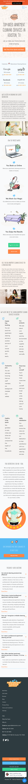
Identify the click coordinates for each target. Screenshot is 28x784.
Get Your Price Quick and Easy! (14, 49)
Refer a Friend (14, 769)
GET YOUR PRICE (17, 3)
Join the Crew (14, 763)
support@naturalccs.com (11, 725)
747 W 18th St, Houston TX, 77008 (13, 735)
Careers (4, 702)
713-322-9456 (6, 731)
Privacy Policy (5, 705)
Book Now (14, 251)
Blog (3, 699)
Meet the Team (6, 719)
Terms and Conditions (7, 707)
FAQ (3, 716)
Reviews (4, 696)
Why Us (4, 722)
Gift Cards (4, 693)
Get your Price (14, 555)
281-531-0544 (7, 728)
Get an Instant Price (14, 759)
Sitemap (4, 710)
